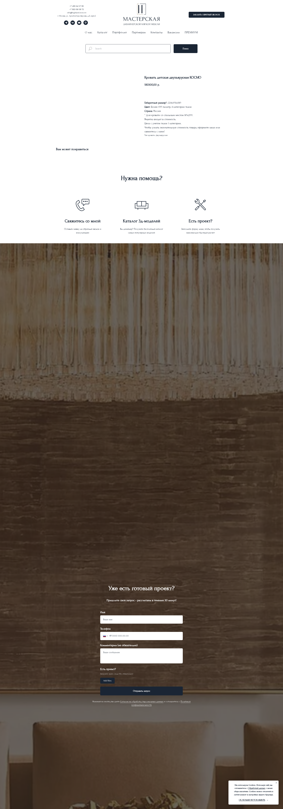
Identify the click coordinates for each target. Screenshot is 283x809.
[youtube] (79, 24)
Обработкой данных (256, 788)
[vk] (72, 24)
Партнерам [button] (139, 32)
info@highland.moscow (76, 12)
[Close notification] (276, 782)
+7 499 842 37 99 (77, 6)
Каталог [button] (102, 32)
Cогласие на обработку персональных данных (141, 701)
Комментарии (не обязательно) (119, 645)
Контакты (157, 32)
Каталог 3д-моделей (141, 221)
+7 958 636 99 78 (77, 9)
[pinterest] (85, 24)
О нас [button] (88, 32)
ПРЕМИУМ (191, 32)
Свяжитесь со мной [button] (83, 221)
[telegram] (66, 24)
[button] (206, 15)
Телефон (105, 628)
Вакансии (174, 32)
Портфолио (119, 32)
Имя (102, 612)
